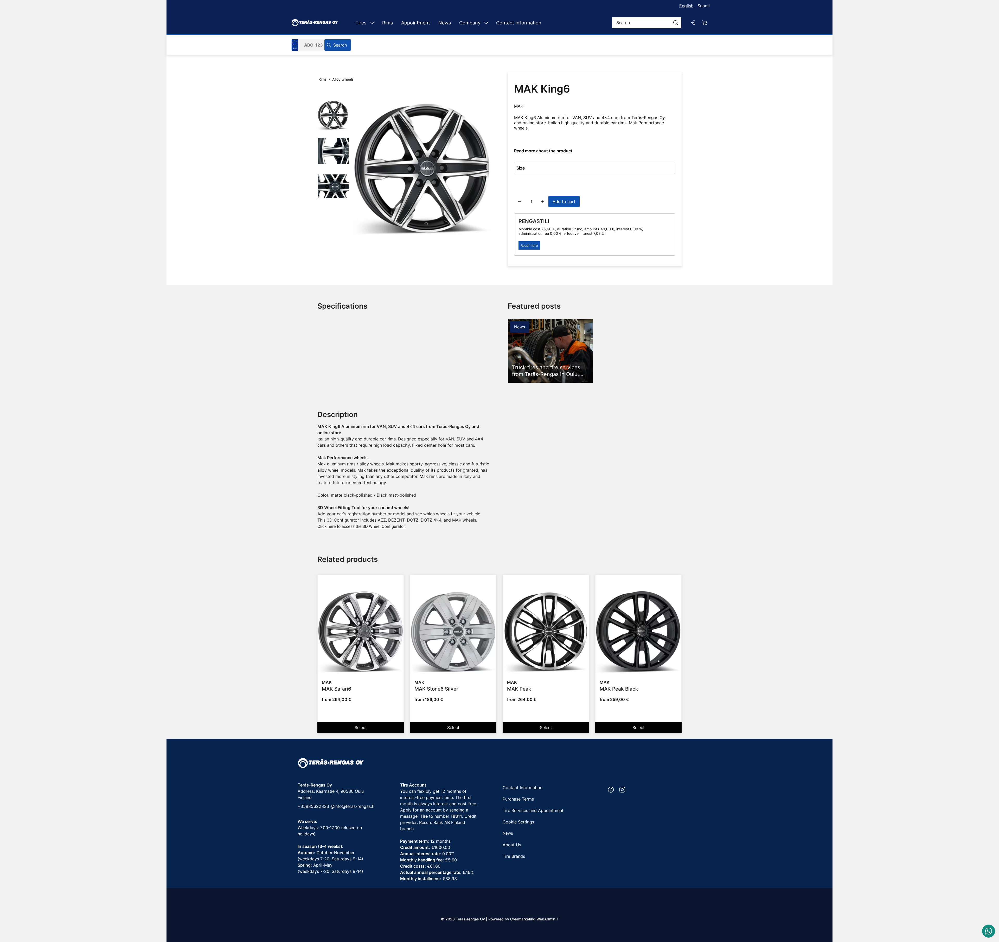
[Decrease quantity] (520, 201)
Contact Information (518, 22)
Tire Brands (514, 856)
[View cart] (704, 22)
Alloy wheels (343, 79)
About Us (512, 844)
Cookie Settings (518, 821)
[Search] (337, 45)
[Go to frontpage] (314, 22)
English (686, 5)
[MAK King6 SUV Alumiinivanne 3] (333, 186)
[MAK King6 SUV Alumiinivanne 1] (422, 168)
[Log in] (693, 22)
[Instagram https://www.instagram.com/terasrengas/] (622, 789)
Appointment (415, 22)
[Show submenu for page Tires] (372, 22)
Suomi (703, 5)
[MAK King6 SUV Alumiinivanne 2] (333, 150)
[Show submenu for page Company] (486, 22)
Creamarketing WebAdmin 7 (534, 919)
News (444, 22)
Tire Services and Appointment (533, 810)
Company (470, 22)
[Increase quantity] (542, 201)
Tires (360, 22)
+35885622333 (313, 806)
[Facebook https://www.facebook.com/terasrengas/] (611, 789)
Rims (387, 22)
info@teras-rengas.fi (354, 806)
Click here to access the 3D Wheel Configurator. (361, 526)
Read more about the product (543, 150)
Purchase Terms (518, 799)
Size (520, 168)
